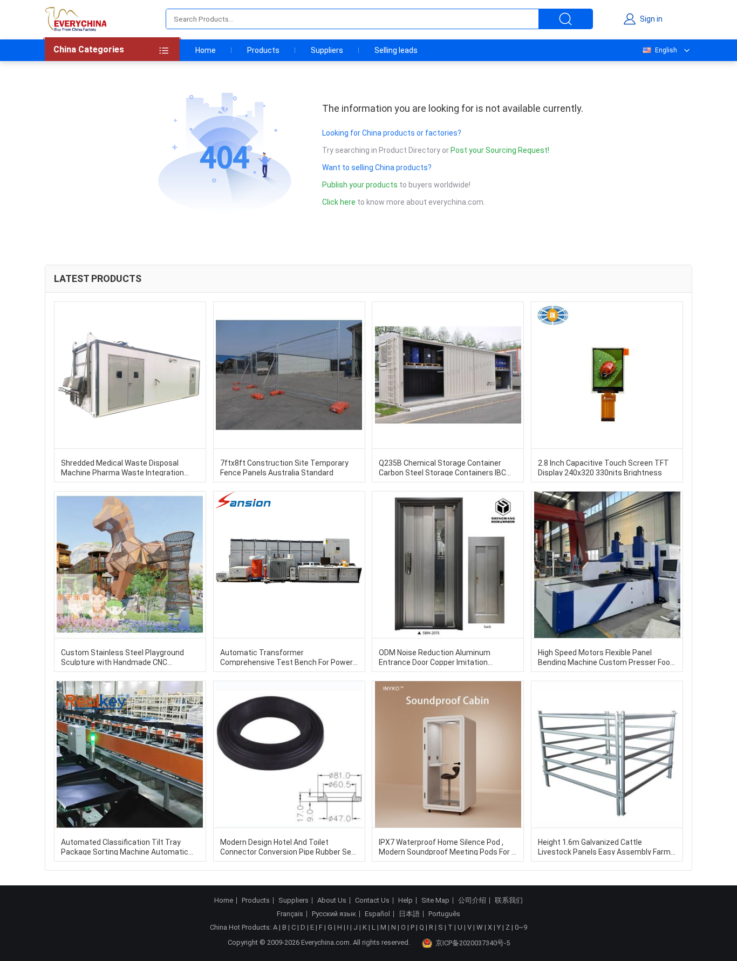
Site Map (435, 900)
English (666, 50)
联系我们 (509, 900)
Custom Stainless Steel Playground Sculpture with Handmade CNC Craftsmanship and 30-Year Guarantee (128, 657)
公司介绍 (472, 900)
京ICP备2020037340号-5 (472, 943)
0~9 (521, 927)
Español (377, 914)
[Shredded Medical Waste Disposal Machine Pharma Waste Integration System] (130, 375)
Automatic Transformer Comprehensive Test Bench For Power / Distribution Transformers (289, 657)
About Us (331, 900)
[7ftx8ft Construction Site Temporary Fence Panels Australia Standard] (289, 375)
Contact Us (372, 900)
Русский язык (334, 914)
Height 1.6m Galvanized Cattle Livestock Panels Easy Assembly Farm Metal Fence (604, 846)
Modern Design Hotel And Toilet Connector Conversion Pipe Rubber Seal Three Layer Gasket (288, 846)
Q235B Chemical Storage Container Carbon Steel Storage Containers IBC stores (442, 467)
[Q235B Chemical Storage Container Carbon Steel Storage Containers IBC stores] (447, 375)
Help (405, 900)
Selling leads (396, 50)
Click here (339, 202)
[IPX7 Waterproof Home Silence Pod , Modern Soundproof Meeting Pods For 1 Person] (447, 754)
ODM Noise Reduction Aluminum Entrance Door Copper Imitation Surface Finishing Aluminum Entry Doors (437, 657)
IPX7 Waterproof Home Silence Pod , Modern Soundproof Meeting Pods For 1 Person (447, 846)
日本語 (409, 914)
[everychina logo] (75, 18)
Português (444, 914)
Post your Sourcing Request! (500, 150)
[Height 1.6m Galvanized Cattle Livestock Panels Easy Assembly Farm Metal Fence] (607, 754)
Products (263, 50)
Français (290, 914)
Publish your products (360, 184)
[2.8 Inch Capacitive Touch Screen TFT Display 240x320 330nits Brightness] (607, 375)
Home (205, 50)
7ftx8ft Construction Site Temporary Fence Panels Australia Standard (284, 467)
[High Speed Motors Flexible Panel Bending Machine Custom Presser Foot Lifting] (607, 565)
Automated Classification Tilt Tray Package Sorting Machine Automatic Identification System (124, 846)
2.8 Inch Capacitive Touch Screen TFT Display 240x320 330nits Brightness (603, 467)
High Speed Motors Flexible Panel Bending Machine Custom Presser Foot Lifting (605, 657)
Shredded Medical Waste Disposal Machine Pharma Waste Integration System (122, 467)
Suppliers (327, 50)
